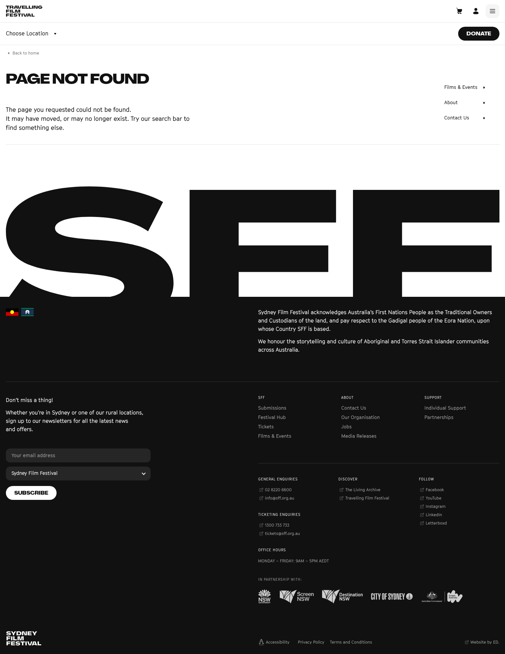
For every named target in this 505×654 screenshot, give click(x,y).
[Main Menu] (492, 11)
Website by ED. (484, 642)
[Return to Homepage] (24, 11)
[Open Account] (476, 11)
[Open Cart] (459, 11)
